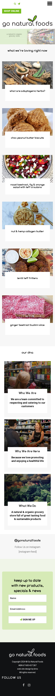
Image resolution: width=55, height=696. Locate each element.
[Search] (15, 3)
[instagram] (30, 685)
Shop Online (11, 11)
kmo (36, 669)
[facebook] (25, 685)
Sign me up (28, 619)
